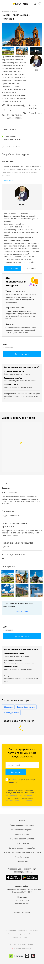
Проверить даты (22, 354)
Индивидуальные (11, 713)
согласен (14, 779)
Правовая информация (17, 934)
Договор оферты (22, 843)
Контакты (27, 938)
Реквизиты (17, 938)
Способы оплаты (22, 857)
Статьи (22, 820)
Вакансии (32, 934)
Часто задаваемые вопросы (22, 825)
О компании (11, 930)
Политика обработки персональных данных (22, 852)
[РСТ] (33, 956)
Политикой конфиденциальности (19, 800)
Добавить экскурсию (22, 912)
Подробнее (31, 268)
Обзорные (8, 707)
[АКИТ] (27, 956)
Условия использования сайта (22, 848)
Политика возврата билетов (22, 839)
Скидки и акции (22, 834)
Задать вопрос (12, 268)
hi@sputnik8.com (22, 903)
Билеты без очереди (26, 707)
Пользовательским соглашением (19, 795)
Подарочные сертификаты (22, 830)
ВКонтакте (19, 900)
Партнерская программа (28, 930)
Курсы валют (22, 862)
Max (27, 900)
